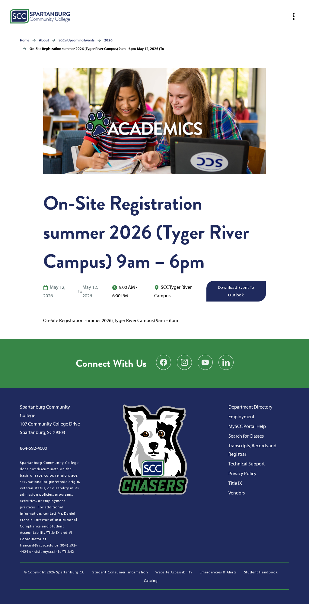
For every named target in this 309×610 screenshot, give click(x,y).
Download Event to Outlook (236, 291)
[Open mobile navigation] (293, 16)
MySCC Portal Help (247, 426)
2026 (108, 40)
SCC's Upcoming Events (76, 40)
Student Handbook (261, 572)
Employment (241, 416)
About (44, 40)
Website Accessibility (174, 572)
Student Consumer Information (120, 572)
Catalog (151, 580)
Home (24, 40)
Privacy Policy (242, 473)
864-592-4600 (33, 448)
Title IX (235, 483)
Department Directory (250, 407)
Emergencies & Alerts (218, 572)
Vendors (236, 493)
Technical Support (246, 464)
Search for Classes (246, 436)
